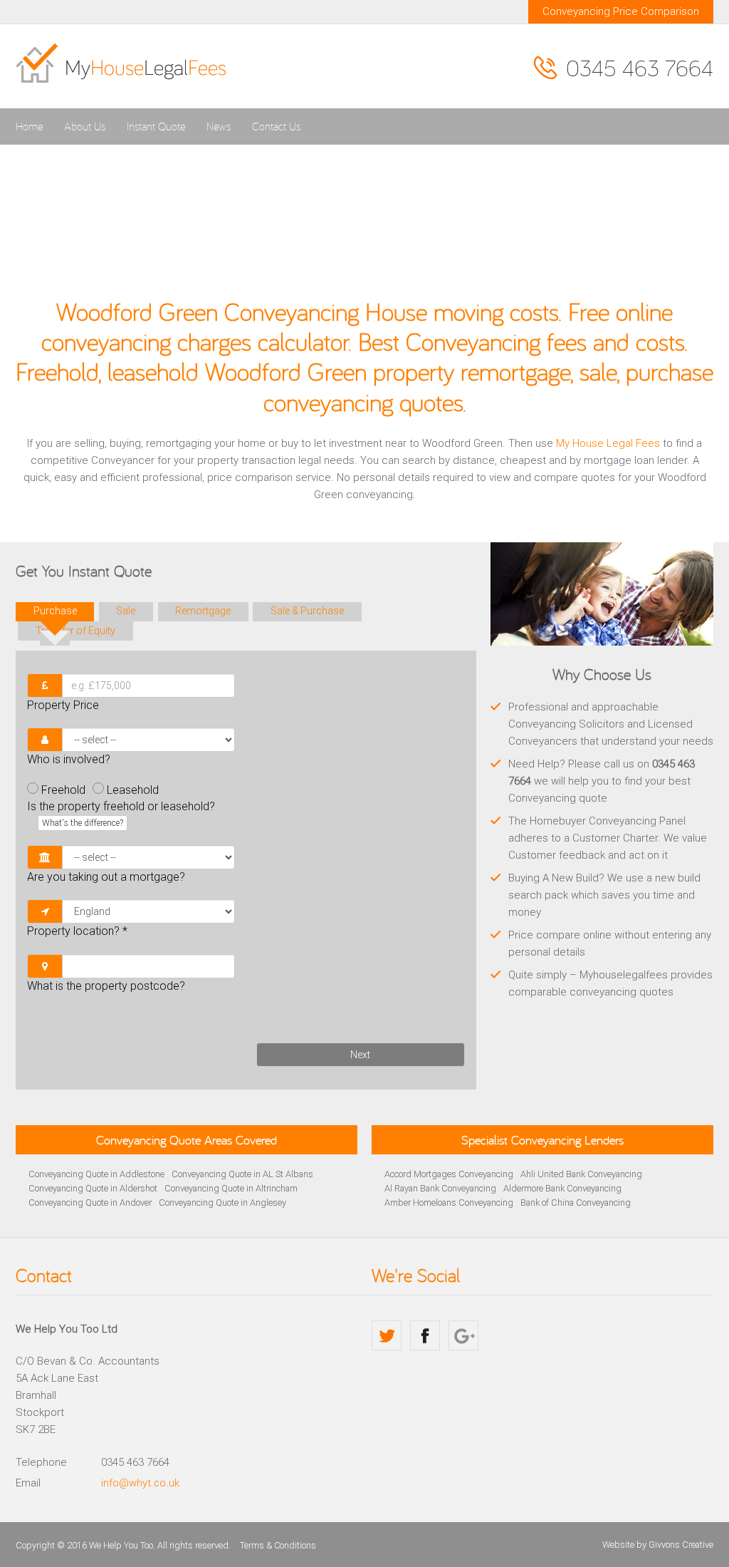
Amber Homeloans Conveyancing (448, 1202)
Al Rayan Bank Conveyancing (440, 1188)
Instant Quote (156, 126)
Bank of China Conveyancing (575, 1202)
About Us (84, 126)
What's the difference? (82, 823)
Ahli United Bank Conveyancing (581, 1174)
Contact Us (276, 126)
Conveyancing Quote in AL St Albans (242, 1174)
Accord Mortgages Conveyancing (448, 1174)
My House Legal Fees (608, 443)
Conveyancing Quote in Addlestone (96, 1174)
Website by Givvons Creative (657, 1544)
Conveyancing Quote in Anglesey (222, 1202)
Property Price (63, 705)
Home (29, 126)
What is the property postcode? (106, 986)
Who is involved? (68, 759)
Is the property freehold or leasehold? (121, 814)
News (218, 126)
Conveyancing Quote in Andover (90, 1202)
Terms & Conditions (278, 1545)
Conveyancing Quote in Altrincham (231, 1188)
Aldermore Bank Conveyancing (562, 1188)
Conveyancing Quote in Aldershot (92, 1188)
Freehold (63, 790)
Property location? (77, 931)
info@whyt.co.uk (140, 1483)
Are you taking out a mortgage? (106, 877)
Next (360, 1054)
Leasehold (133, 790)
